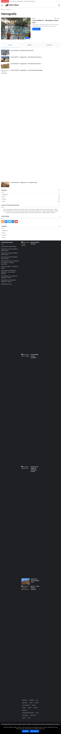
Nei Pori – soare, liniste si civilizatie (35, 587)
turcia (29, 717)
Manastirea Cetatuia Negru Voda (35, 580)
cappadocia (31, 700)
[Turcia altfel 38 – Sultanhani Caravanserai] (5, 52)
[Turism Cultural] (12, 5)
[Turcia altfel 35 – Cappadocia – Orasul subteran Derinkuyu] (5, 125)
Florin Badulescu (5, 276)
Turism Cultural (13, 724)
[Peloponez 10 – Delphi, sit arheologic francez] (25, 521)
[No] (59, 729)
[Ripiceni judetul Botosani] (25, 297)
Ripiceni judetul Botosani (10, 246)
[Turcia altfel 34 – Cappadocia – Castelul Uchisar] (5, 184)
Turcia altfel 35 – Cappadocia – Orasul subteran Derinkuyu (26, 70)
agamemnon (24, 700)
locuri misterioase (26, 705)
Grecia (3, 196)
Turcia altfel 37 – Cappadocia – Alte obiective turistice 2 (26, 57)
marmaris (33, 705)
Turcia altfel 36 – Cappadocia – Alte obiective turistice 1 (25, 63)
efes (37, 700)
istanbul (31, 702)
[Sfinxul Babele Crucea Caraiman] (25, 409)
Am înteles (25, 731)
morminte (35, 707)
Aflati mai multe (34, 731)
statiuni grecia (25, 715)
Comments (49, 45)
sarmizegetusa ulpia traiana (28, 712)
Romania (4, 199)
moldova (29, 707)
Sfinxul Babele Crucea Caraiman (34, 356)
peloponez (24, 710)
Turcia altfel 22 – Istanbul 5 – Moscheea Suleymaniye (10, 262)
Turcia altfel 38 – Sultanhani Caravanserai (22, 50)
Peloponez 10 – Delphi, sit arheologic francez (35, 469)
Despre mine (9, 284)
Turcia (3, 201)
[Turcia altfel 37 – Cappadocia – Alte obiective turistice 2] (5, 59)
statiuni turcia (33, 715)
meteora (24, 707)
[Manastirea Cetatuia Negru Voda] (25, 581)
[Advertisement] (30, 18)
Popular (29, 45)
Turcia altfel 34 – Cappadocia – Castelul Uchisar (23, 182)
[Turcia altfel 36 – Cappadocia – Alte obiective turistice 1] (5, 65)
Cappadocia (5, 194)
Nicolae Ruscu (4, 270)
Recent (10, 45)
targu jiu (24, 717)
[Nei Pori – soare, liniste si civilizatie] (25, 641)
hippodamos (24, 702)
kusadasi (36, 702)
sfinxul (37, 712)
